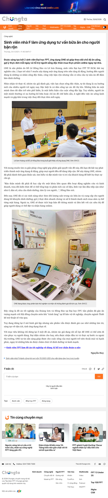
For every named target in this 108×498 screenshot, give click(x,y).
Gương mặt (60, 475)
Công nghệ (20, 27)
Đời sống (59, 479)
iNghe (82, 27)
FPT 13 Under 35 (65, 27)
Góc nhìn (59, 483)
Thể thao (44, 27)
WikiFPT (82, 487)
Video (81, 475)
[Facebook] (95, 464)
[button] (104, 435)
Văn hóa (37, 27)
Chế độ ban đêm (95, 27)
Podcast (82, 483)
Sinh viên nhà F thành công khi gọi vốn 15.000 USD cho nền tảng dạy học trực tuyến (42, 358)
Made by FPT (49, 479)
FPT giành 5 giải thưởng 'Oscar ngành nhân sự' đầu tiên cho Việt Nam (87, 447)
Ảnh (80, 479)
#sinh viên (16, 401)
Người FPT (29, 27)
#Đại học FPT (31, 401)
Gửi (99, 376)
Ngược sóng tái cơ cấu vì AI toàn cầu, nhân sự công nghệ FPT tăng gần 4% (18, 447)
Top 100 (74, 27)
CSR (88, 27)
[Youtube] (100, 464)
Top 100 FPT (97, 482)
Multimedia (54, 27)
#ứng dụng (46, 401)
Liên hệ (8, 464)
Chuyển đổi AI (49, 475)
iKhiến (69, 475)
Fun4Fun (70, 479)
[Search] (105, 19)
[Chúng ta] (14, 19)
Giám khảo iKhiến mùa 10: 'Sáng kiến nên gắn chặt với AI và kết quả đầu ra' (53, 447)
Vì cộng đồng (72, 483)
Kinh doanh (10, 27)
